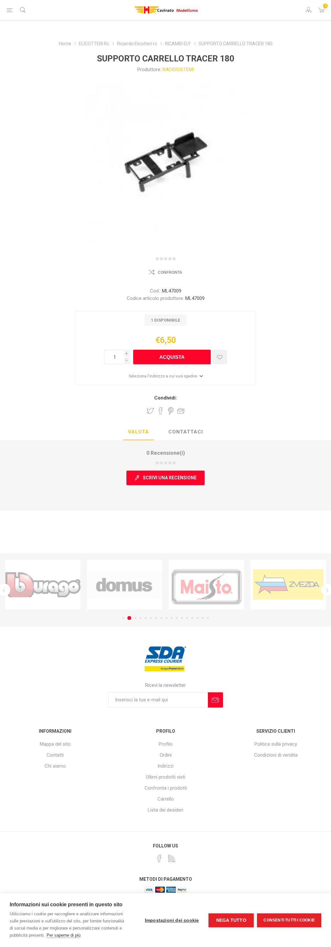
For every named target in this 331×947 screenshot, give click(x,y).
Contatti (55, 755)
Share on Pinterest (170, 410)
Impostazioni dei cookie (172, 920)
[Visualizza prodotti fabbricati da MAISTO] (124, 585)
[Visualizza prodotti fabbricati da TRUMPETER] (288, 585)
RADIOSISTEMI (178, 69)
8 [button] (161, 618)
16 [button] (203, 618)
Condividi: (165, 398)
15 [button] (197, 618)
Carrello (165, 799)
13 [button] (187, 618)
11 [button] (177, 618)
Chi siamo (55, 766)
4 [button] (141, 618)
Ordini (166, 755)
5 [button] (146, 618)
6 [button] (151, 618)
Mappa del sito (55, 744)
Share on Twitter (150, 410)
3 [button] (134, 618)
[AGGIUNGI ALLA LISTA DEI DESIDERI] (219, 357)
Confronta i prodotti (165, 788)
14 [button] (192, 618)
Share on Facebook (160, 410)
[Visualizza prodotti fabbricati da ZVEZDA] (206, 585)
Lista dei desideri (165, 810)
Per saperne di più (63, 935)
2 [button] (128, 618)
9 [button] (166, 618)
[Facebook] (159, 858)
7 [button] (156, 618)
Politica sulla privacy (275, 744)
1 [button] (123, 618)
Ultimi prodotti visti (165, 777)
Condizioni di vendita (276, 755)
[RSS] (171, 858)
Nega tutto (231, 920)
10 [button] (172, 618)
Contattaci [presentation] (185, 432)
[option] (43, 585)
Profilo (166, 744)
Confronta (170, 272)
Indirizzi (165, 766)
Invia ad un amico (181, 410)
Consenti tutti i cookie (289, 920)
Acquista (172, 357)
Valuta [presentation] (138, 432)
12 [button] (182, 618)
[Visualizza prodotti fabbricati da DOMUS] (42, 585)
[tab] (138, 432)
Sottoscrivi (215, 700)
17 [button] (208, 618)
